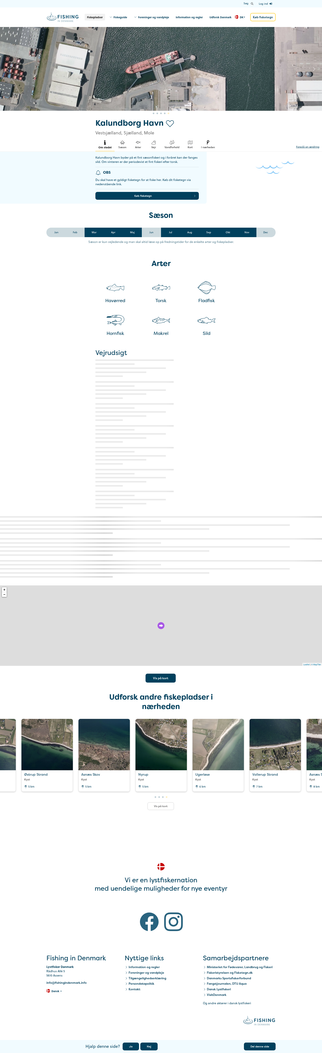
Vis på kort (160, 678)
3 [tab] (161, 113)
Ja (130, 1046)
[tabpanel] (161, 69)
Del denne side (259, 1046)
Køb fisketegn (263, 17)
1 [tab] (153, 113)
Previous (8, 69)
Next (314, 69)
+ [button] (4, 590)
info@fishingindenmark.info (66, 983)
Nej (149, 1046)
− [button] (4, 594)
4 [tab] (165, 113)
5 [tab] (168, 113)
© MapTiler (316, 664)
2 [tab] (157, 113)
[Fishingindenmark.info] (259, 1021)
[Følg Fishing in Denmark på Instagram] (173, 922)
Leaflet (306, 664)
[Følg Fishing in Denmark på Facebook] (149, 922)
